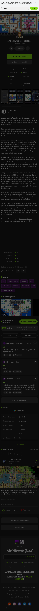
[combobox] (14, 8)
